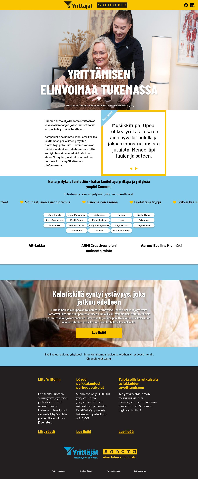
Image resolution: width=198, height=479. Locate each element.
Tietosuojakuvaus (113, 471)
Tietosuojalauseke (58, 471)
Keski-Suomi (76, 220)
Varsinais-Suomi (121, 230)
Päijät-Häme (144, 225)
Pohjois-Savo (121, 225)
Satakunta (77, 230)
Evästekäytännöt (86, 471)
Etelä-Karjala (54, 214)
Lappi (121, 220)
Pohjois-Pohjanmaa (99, 225)
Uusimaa (99, 230)
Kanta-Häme (143, 214)
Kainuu (121, 214)
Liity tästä (46, 432)
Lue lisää (99, 333)
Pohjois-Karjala (76, 225)
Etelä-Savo (99, 214)
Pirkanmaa (143, 220)
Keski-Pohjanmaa (54, 220)
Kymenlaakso (99, 220)
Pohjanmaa (54, 225)
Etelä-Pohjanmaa (76, 214)
